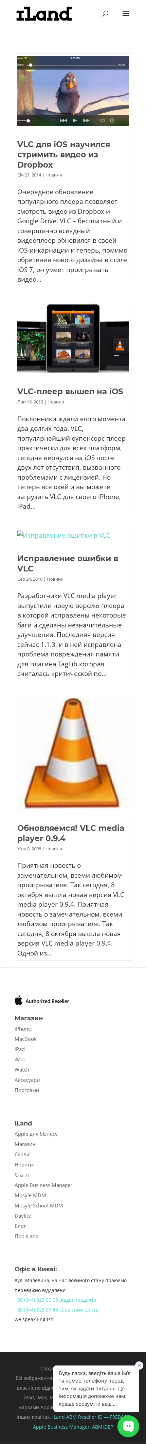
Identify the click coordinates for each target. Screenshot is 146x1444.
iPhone (23, 1028)
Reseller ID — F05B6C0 (103, 1417)
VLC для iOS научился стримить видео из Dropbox (63, 155)
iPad (20, 1049)
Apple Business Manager (43, 1184)
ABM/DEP (102, 1427)
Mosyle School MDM (39, 1205)
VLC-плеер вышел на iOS (70, 391)
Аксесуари (27, 1079)
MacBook (26, 1038)
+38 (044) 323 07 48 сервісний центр (57, 1309)
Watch (22, 1069)
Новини (53, 175)
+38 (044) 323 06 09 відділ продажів (55, 1300)
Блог (20, 1225)
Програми (27, 1090)
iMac (20, 1059)
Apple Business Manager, (62, 1427)
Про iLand (27, 1236)
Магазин (25, 1144)
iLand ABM (64, 1417)
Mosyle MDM (30, 1195)
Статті (22, 1174)
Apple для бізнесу (36, 1133)
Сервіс (22, 1154)
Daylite (23, 1215)
